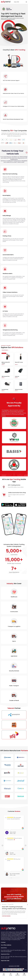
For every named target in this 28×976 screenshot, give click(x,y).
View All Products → (5, 352)
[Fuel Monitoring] (7, 386)
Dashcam (17, 378)
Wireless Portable (18, 391)
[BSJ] (7, 797)
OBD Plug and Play (5, 378)
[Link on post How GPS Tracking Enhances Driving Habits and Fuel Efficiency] (13, 895)
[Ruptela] (7, 766)
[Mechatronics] (7, 781)
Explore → (3, 366)
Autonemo (4, 904)
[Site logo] (6, 2)
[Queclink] (7, 773)
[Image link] (13, 506)
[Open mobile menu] (25, 2)
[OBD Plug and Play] (7, 372)
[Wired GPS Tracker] (20, 358)
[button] (13, 154)
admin (5, 900)
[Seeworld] (20, 758)
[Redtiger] (20, 766)
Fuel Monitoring (5, 391)
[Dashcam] (20, 372)
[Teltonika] (7, 758)
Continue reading (6, 918)
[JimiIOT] (20, 781)
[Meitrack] (20, 773)
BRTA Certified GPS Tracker (6, 365)
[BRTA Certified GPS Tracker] (7, 358)
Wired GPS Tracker (18, 364)
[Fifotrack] (7, 789)
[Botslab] (20, 797)
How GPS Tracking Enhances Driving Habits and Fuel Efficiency (12, 909)
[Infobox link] (14, 77)
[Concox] (20, 789)
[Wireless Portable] (20, 386)
